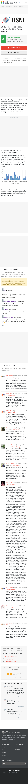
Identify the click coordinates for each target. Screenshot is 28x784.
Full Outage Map (15, 52)
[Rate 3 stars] (14, 673)
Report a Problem (15, 48)
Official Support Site (10, 661)
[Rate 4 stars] (16, 673)
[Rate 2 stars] (11, 673)
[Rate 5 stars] (19, 673)
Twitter (16, 747)
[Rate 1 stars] (8, 673)
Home (2, 6)
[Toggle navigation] (26, 2)
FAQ (3, 749)
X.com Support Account (11, 656)
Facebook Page (9, 659)
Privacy (4, 752)
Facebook (17, 749)
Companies (9, 6)
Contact (4, 755)
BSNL (15, 6)
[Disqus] (14, 307)
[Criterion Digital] (14, 770)
